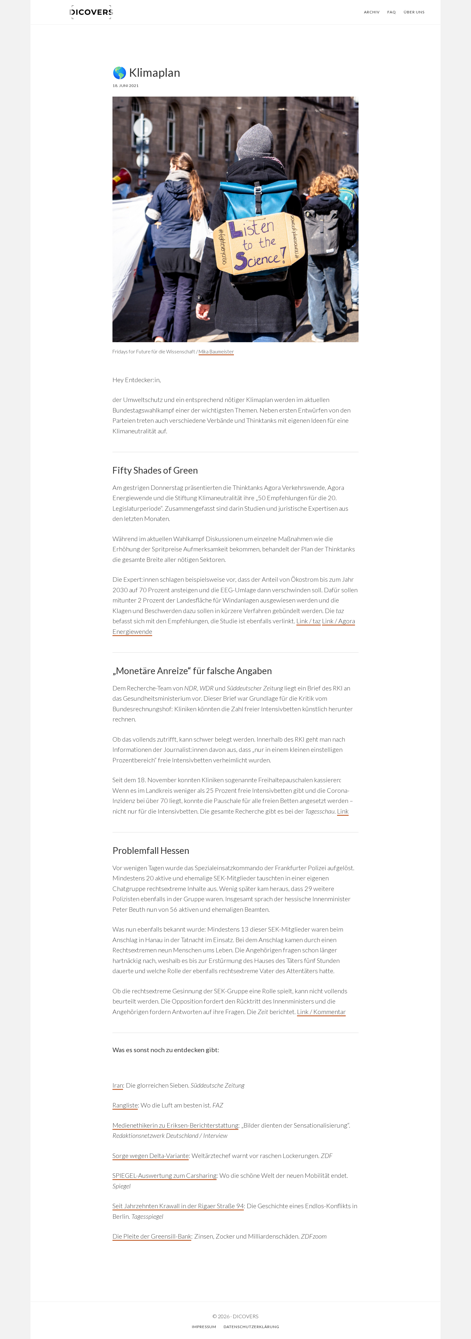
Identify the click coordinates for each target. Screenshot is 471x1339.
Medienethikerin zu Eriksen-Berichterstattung (175, 1125)
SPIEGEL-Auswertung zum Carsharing (164, 1175)
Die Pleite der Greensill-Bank (151, 1236)
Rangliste (125, 1105)
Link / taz (308, 621)
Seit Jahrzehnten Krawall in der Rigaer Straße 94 (178, 1205)
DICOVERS (91, 12)
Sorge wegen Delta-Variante (150, 1155)
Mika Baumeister (216, 351)
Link (343, 811)
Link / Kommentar (321, 1011)
